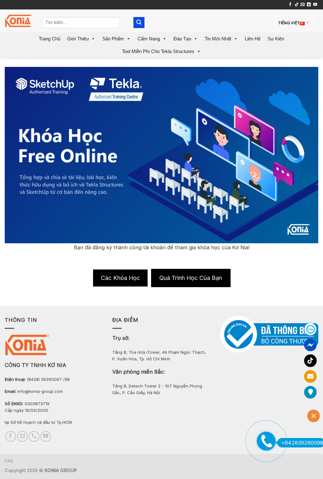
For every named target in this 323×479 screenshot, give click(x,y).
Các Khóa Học (120, 277)
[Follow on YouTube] (315, 5)
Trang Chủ (49, 38)
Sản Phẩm (113, 38)
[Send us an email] (302, 5)
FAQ (9, 460)
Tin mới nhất (218, 38)
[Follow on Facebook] (290, 5)
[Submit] (138, 22)
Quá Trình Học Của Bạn (190, 277)
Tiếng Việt (289, 22)
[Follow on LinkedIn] (309, 5)
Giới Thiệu (78, 38)
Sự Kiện (275, 38)
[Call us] (34, 436)
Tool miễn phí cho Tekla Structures (158, 51)
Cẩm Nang (149, 38)
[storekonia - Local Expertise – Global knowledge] (18, 21)
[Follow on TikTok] (296, 5)
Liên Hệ (253, 38)
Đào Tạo (182, 38)
